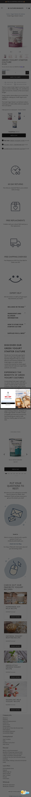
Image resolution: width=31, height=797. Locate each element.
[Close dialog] (29, 389)
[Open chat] (24, 792)
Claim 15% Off (8, 403)
